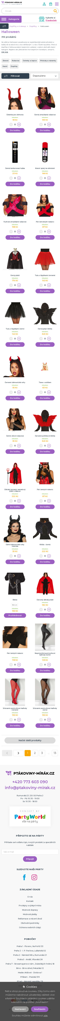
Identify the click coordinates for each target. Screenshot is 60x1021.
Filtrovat (15, 76)
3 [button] (42, 753)
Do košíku (15, 130)
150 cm (14, 605)
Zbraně (5, 61)
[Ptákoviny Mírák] (11, 3)
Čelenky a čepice (30, 61)
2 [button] (35, 753)
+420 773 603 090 (30, 781)
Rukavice (15, 61)
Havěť (5, 66)
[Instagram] (34, 877)
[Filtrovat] (4, 26)
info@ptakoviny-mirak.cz (30, 787)
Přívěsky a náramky (48, 61)
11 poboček (51, 20)
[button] (44, 4)
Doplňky (14, 66)
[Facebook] (24, 877)
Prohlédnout (15, 615)
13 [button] (55, 753)
